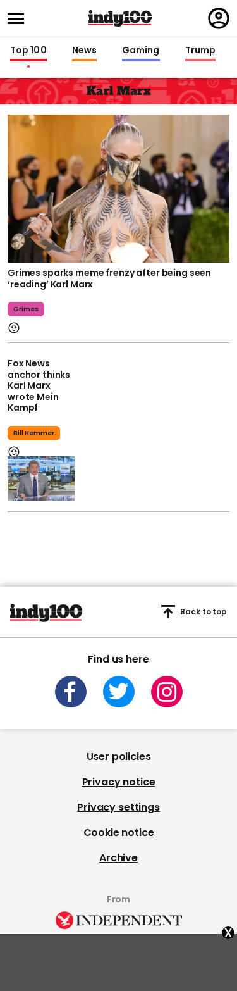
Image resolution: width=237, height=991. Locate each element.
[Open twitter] (119, 691)
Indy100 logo (120, 18)
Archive (118, 858)
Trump (200, 50)
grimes (26, 309)
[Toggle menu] (19, 18)
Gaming (141, 50)
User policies (119, 756)
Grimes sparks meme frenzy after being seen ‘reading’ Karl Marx (109, 278)
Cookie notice (118, 832)
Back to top (203, 611)
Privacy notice (118, 782)
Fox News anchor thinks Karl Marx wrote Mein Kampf (39, 385)
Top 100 (28, 50)
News (84, 50)
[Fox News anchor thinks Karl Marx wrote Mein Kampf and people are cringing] (41, 478)
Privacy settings (118, 807)
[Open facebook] (71, 691)
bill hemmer (33, 433)
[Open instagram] (167, 691)
